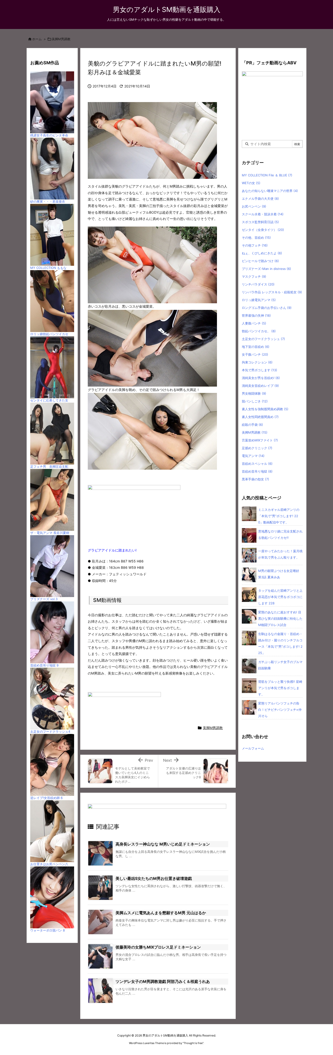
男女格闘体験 (254, 393)
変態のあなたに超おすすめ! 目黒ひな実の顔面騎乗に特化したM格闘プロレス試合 (280, 618)
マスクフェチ (254, 276)
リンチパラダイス (258, 284)
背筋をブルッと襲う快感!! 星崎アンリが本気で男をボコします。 (280, 688)
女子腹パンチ (255, 354)
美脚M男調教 (61, 39)
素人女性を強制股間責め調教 (265, 409)
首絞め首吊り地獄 (257, 471)
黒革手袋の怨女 (255, 479)
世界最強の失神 (256, 315)
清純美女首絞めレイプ (260, 386)
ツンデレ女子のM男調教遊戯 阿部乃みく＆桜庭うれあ (163, 981)
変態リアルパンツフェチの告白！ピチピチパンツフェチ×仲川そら (280, 709)
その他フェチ (255, 245)
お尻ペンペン (254, 206)
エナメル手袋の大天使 (260, 198)
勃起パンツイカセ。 (259, 331)
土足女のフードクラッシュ (263, 339)
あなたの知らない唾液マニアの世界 (270, 191)
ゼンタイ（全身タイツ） (263, 230)
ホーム (37, 39)
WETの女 (251, 183)
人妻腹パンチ (254, 323)
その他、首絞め (256, 237)
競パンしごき (255, 401)
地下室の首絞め (255, 347)
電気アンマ (253, 456)
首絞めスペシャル (257, 464)
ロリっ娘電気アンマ (259, 300)
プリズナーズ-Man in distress (266, 269)
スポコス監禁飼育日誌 (260, 222)
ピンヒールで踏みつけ (260, 261)
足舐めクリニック (257, 448)
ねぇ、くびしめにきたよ (262, 253)
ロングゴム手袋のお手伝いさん (267, 308)
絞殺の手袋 (252, 425)
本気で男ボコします (259, 370)
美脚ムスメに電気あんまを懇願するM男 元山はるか (161, 912)
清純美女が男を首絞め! (261, 378)
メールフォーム (253, 748)
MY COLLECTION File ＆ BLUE (267, 175)
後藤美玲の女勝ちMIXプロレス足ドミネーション (158, 947)
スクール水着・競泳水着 (263, 214)
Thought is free (193, 1043)
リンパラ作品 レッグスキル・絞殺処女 (272, 292)
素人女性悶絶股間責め (260, 417)
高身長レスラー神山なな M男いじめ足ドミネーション (163, 844)
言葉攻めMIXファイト (260, 440)
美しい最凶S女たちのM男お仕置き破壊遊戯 (154, 878)
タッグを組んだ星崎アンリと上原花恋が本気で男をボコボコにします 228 (280, 597)
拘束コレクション (257, 362)
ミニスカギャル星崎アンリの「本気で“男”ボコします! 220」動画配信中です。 (278, 516)
